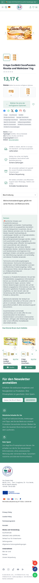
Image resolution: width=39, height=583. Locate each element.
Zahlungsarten (7, 541)
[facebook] (4, 111)
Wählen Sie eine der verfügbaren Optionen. (17, 104)
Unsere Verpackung (9, 557)
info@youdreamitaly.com (13, 271)
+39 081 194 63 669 (8, 486)
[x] (12, 111)
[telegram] (16, 111)
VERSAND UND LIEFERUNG (11, 535)
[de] (9, 7)
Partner (4, 554)
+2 (16, 354)
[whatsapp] (8, 111)
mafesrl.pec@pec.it (17, 577)
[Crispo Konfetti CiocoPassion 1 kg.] (28, 341)
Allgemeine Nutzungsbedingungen (14, 544)
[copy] (24, 111)
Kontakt (5, 525)
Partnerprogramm (8, 521)
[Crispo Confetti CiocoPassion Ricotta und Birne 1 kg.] (10, 341)
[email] (20, 111)
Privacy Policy (7, 512)
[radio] (11, 92)
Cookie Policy (7, 517)
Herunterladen (14, 140)
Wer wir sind (6, 551)
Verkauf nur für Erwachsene (11, 538)
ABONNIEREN (30, 400)
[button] (4, 351)
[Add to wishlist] (15, 348)
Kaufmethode (7, 533)
